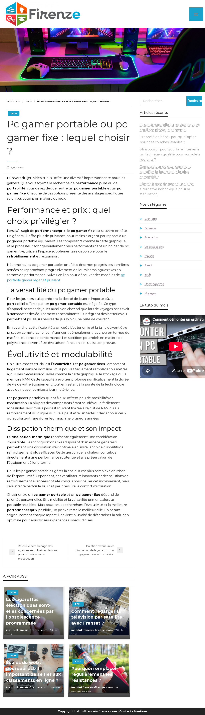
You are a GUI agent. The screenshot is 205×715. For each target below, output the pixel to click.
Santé (148, 265)
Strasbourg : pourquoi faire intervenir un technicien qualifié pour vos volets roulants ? (170, 154)
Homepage (13, 101)
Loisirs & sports (154, 246)
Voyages (150, 293)
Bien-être (151, 218)
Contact (125, 711)
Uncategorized (154, 283)
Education (151, 237)
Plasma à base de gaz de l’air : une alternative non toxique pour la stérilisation (167, 189)
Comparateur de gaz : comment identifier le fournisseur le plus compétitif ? (165, 172)
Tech (29, 101)
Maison (149, 255)
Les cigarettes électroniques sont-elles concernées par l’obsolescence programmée (30, 611)
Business (150, 228)
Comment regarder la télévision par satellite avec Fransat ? (96, 617)
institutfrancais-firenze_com (27, 630)
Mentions (141, 711)
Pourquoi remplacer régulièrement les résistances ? (94, 674)
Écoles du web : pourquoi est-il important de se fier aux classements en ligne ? (33, 671)
